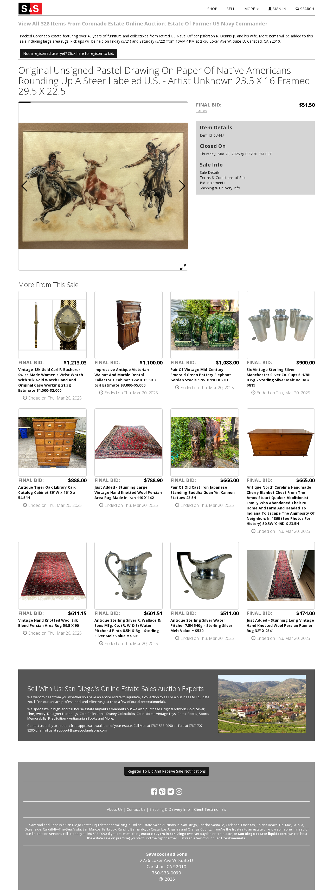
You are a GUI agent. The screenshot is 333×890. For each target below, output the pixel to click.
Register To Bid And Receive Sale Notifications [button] (166, 771)
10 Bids (201, 111)
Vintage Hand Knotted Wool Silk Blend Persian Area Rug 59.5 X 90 (48, 623)
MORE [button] (250, 8)
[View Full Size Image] (183, 267)
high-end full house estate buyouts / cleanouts (89, 709)
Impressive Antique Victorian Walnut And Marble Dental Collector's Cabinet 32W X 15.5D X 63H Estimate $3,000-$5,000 (125, 377)
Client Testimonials (210, 809)
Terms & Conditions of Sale (223, 177)
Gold (191, 709)
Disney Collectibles (120, 714)
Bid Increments (212, 182)
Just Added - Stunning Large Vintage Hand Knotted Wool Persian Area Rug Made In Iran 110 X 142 (128, 492)
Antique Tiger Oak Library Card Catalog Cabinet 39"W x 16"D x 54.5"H (47, 492)
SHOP (212, 8)
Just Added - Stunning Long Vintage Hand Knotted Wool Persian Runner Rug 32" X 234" (280, 625)
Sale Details (210, 172)
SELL (231, 8)
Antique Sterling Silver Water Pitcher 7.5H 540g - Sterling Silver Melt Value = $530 (201, 625)
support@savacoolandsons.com (82, 730)
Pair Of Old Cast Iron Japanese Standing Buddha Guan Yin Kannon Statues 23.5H (202, 492)
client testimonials (151, 702)
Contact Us (136, 809)
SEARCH (306, 8)
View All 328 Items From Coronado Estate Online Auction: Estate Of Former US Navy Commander (142, 23)
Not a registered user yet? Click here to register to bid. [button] (68, 53)
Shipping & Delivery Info (220, 187)
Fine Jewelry (36, 714)
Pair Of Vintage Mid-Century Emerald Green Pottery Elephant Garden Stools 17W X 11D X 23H (200, 374)
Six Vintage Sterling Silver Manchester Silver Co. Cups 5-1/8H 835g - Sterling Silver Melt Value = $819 (278, 377)
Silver (200, 709)
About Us (115, 809)
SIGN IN (279, 8)
